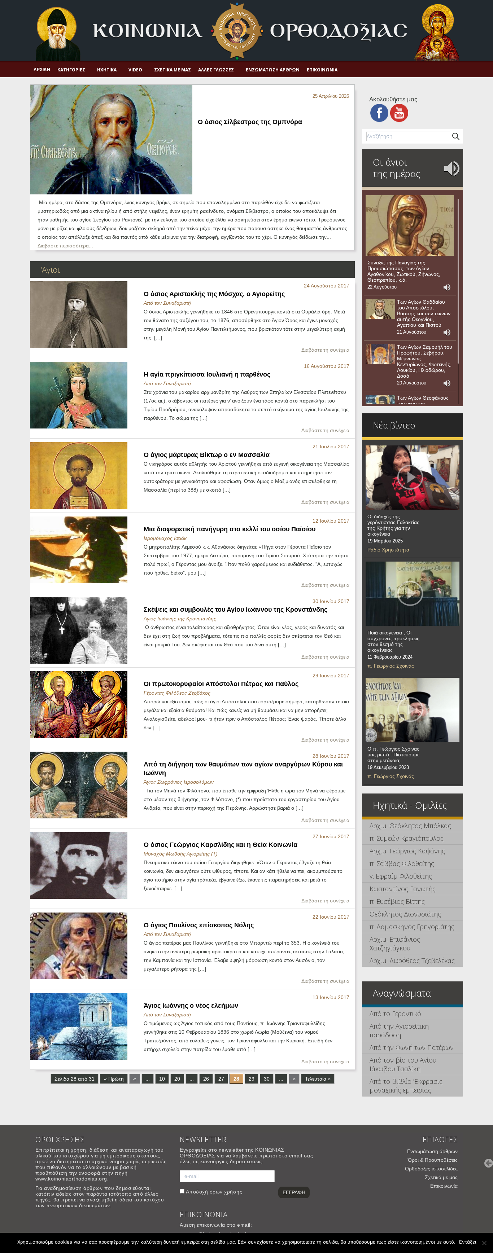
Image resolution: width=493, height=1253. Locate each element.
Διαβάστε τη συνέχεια (325, 350)
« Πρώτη (114, 1079)
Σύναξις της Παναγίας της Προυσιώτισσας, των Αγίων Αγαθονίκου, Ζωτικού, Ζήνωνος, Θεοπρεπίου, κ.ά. (403, 271)
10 (162, 1079)
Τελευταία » (318, 1079)
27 (221, 1079)
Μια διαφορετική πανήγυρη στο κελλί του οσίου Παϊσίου (229, 529)
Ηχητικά (107, 70)
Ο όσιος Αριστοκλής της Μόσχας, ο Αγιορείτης (214, 294)
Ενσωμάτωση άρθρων (273, 70)
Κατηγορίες (71, 70)
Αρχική (42, 69)
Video (135, 70)
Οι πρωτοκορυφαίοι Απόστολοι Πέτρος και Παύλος (221, 683)
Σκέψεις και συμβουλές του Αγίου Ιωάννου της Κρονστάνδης (235, 609)
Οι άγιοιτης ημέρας (396, 167)
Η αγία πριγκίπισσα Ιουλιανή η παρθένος (207, 374)
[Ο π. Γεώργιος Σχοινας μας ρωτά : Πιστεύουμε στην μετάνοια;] (412, 710)
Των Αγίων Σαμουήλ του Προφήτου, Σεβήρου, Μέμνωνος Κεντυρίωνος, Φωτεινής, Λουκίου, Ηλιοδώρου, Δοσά (424, 361)
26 (206, 1079)
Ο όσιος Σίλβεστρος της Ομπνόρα (250, 122)
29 (251, 1079)
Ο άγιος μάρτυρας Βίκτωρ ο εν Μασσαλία (207, 454)
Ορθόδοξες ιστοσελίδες (431, 1168)
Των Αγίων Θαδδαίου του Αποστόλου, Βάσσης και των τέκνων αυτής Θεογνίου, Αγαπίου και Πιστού (423, 313)
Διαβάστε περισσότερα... (65, 246)
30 (267, 1079)
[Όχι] (484, 1243)
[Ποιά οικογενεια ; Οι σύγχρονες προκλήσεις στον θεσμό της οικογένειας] (412, 594)
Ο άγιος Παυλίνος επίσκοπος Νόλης (199, 925)
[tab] (412, 825)
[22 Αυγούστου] (410, 225)
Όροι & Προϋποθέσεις (433, 1160)
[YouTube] (399, 112)
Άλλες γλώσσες (216, 70)
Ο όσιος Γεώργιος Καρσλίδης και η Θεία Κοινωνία (220, 844)
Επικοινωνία (322, 70)
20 (177, 1079)
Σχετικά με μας (172, 70)
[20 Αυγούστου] (380, 354)
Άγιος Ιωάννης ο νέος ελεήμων (191, 1005)
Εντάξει (467, 1242)
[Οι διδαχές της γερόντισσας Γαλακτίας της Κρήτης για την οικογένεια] (412, 477)
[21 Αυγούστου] (380, 309)
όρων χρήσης (226, 1192)
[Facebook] (379, 112)
